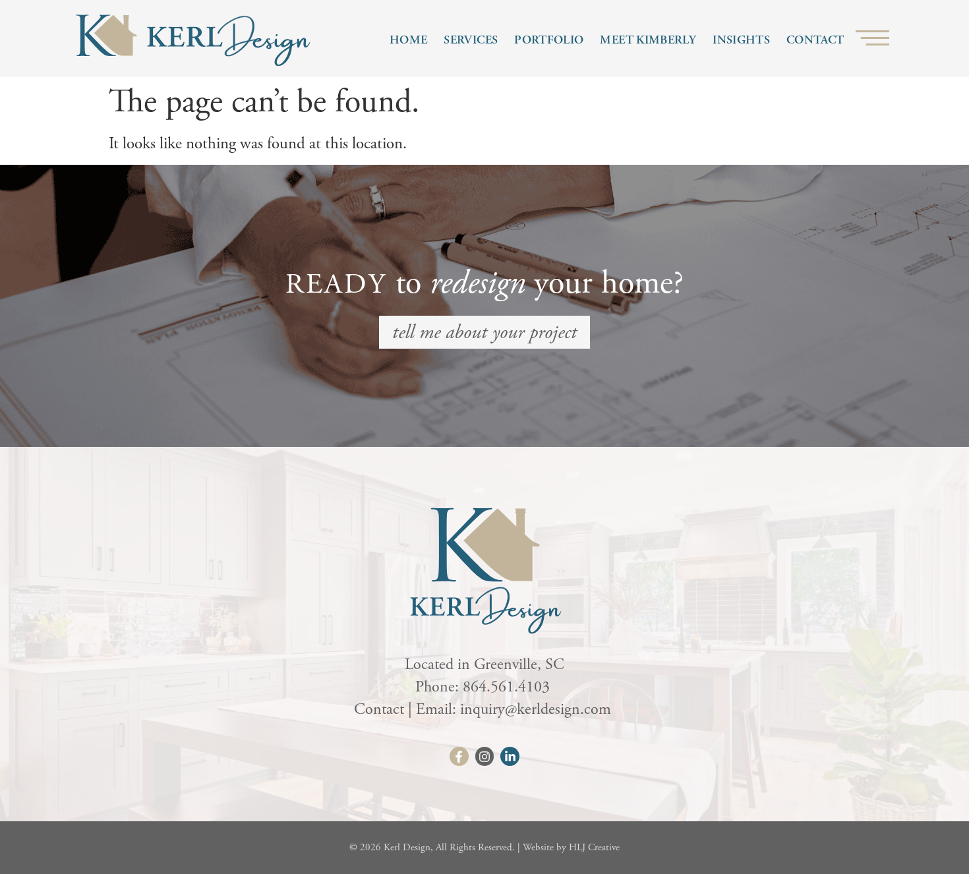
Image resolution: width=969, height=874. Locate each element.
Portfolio (548, 40)
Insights (741, 40)
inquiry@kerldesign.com (537, 709)
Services (471, 40)
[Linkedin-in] (509, 756)
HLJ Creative (594, 847)
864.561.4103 (508, 687)
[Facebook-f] (459, 756)
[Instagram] (484, 756)
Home (408, 40)
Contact (815, 40)
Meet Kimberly (648, 40)
